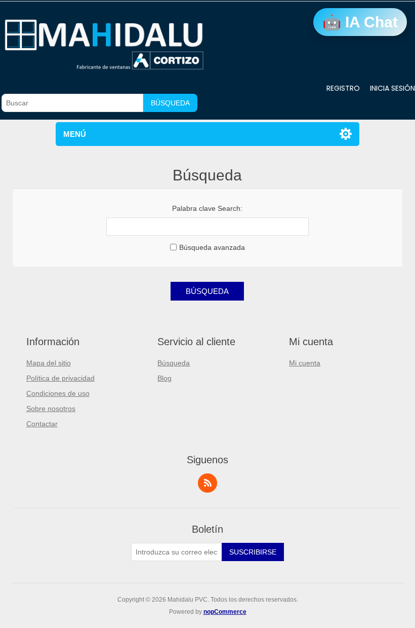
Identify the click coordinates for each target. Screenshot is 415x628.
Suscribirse (252, 552)
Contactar (42, 424)
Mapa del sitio (48, 363)
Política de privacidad (60, 378)
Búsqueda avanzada (212, 247)
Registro (343, 88)
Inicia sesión (392, 88)
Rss (207, 483)
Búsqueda (170, 103)
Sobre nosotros (50, 408)
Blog (164, 378)
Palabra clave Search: (207, 208)
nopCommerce (224, 611)
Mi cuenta (304, 363)
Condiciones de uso (58, 393)
